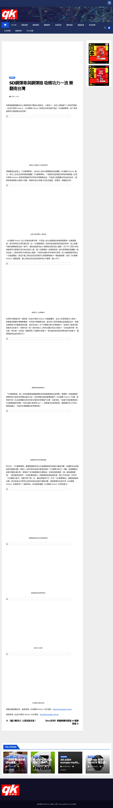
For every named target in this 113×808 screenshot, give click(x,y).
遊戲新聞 (12, 77)
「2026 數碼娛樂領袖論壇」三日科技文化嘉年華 (15, 762)
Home (14, 25)
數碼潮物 (36, 25)
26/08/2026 (66, 766)
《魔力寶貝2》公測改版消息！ (22, 721)
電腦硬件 (47, 25)
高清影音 (58, 25)
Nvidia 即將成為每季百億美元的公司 (42, 762)
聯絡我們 (18, 31)
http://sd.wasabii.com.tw (62, 709)
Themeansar (69, 804)
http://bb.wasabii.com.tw (49, 714)
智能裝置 (24, 25)
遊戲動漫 (81, 25)
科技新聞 (92, 25)
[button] (105, 28)
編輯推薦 (14, 756)
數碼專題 (8, 756)
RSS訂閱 (30, 31)
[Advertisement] (42, 56)
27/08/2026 (12, 766)
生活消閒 (7, 31)
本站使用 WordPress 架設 (45, 804)
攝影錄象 (69, 25)
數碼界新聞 (36, 756)
